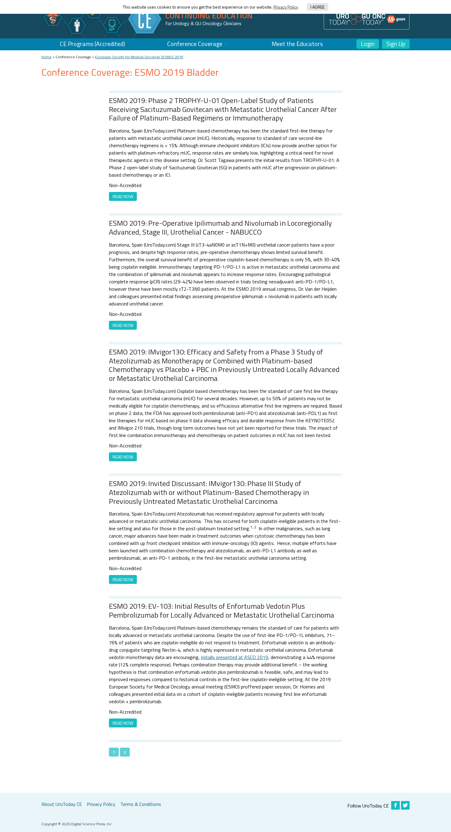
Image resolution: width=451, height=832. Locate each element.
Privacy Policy (285, 7)
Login (368, 43)
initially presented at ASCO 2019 (234, 657)
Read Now (123, 196)
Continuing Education (208, 15)
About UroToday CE (61, 804)
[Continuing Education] (102, 18)
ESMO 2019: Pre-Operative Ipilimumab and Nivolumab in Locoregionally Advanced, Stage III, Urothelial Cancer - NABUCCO (220, 227)
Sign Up (395, 43)
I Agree (317, 7)
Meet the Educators (297, 43)
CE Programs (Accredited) (92, 43)
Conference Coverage (194, 43)
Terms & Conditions (140, 804)
